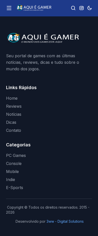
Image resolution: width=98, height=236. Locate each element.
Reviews (14, 106)
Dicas (11, 122)
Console (14, 163)
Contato (13, 130)
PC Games (16, 155)
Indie (10, 179)
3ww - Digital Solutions (65, 221)
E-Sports (14, 187)
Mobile (12, 171)
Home (12, 98)
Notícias (13, 114)
